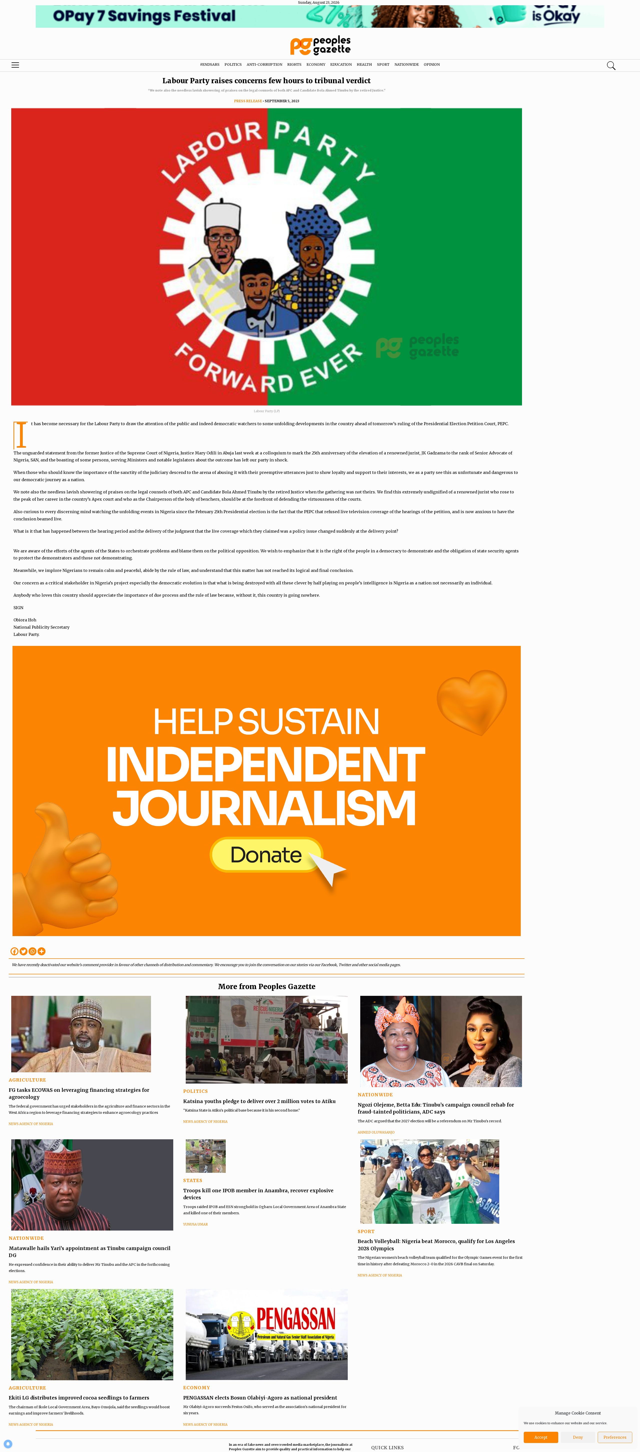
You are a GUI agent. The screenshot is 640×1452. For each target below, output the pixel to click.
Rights (294, 64)
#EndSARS (210, 64)
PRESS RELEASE (248, 101)
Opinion (432, 64)
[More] (42, 951)
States (192, 1180)
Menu (34, 66)
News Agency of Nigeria (31, 1124)
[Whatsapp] (32, 951)
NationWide (375, 1095)
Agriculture (27, 1080)
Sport (383, 64)
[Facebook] (14, 951)
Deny (578, 1437)
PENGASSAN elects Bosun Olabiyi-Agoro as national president (260, 1398)
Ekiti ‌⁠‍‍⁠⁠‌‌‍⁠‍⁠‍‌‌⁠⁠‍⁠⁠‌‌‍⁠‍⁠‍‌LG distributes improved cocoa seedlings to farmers (79, 1398)
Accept (541, 1437)
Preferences (615, 1437)
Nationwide (406, 64)
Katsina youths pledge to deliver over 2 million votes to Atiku (259, 1101)
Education (341, 64)
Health (364, 64)
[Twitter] (24, 951)
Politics (233, 64)
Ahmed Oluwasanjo (376, 1132)
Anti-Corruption (264, 64)
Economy (315, 64)
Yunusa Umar (195, 1224)
